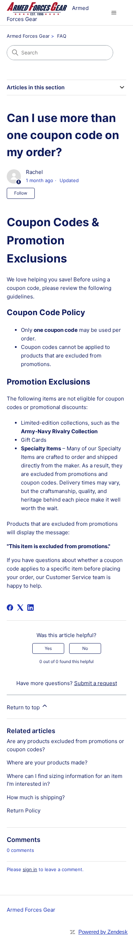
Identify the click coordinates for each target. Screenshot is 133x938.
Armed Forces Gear (28, 36)
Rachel (34, 172)
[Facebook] (10, 607)
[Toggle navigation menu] (113, 12)
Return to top (24, 707)
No (85, 648)
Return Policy (23, 810)
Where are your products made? (47, 762)
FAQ (61, 36)
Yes (48, 648)
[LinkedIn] (30, 607)
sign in (30, 869)
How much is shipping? (36, 797)
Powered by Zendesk (103, 932)
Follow (20, 193)
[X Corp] (20, 607)
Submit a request (95, 683)
